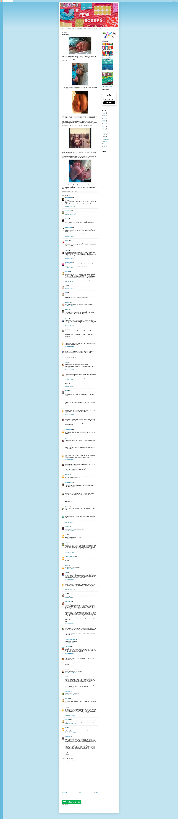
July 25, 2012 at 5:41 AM (69, 267)
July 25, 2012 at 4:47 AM (69, 246)
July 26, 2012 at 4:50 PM (69, 538)
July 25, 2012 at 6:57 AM (69, 325)
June (105, 133)
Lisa (66, 572)
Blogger (109, 810)
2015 (104, 123)
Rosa (66, 329)
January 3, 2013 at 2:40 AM (70, 715)
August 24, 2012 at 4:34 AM (70, 665)
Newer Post (64, 792)
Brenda (66, 390)
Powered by (106, 106)
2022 (104, 112)
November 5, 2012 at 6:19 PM (70, 704)
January (106, 141)
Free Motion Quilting (69, 28)
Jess (66, 400)
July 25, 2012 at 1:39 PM (69, 488)
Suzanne (66, 240)
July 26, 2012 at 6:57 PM (69, 561)
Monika (66, 565)
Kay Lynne (67, 526)
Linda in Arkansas (68, 429)
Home (62, 28)
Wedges (90, 28)
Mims (66, 582)
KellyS (66, 362)
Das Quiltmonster (68, 197)
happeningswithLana (69, 656)
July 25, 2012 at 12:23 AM (70, 206)
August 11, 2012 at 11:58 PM (70, 635)
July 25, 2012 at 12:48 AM (70, 223)
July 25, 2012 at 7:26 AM (69, 338)
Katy (66, 727)
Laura (66, 542)
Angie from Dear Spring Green (71, 626)
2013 (104, 126)
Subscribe (109, 102)
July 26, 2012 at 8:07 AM (69, 522)
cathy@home (67, 691)
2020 (104, 115)
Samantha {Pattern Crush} (70, 639)
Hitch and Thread (68, 262)
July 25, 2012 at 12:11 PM (70, 470)
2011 (104, 143)
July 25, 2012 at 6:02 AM (69, 288)
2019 (104, 116)
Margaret (67, 506)
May (105, 134)
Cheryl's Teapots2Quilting (70, 556)
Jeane (66, 408)
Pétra (66, 373)
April (105, 136)
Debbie (66, 309)
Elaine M (66, 438)
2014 (104, 125)
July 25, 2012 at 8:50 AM (69, 386)
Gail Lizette (67, 474)
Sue (66, 676)
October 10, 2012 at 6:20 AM (70, 694)
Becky (66, 418)
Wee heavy (106, 131)
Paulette (66, 514)
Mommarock (67, 302)
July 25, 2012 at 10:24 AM (70, 435)
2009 (104, 146)
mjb (65, 593)
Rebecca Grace (68, 601)
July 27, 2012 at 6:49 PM (69, 568)
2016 (104, 121)
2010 (104, 144)
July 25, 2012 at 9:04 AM (69, 397)
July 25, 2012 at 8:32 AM (69, 379)
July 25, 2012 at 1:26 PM (69, 478)
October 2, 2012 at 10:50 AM (70, 672)
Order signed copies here (107, 86)
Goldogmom (67, 736)
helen (66, 707)
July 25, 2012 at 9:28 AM (69, 425)
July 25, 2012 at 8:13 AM (69, 369)
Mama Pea (67, 271)
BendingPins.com (68, 227)
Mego (66, 341)
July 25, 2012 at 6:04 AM (69, 298)
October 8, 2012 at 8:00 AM (70, 687)
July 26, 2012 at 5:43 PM (69, 552)
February (106, 139)
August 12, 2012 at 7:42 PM (70, 653)
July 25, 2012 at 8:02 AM (69, 346)
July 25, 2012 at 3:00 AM (69, 236)
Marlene (66, 218)
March (105, 138)
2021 (104, 113)
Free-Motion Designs (81, 28)
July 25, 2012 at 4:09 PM (69, 503)
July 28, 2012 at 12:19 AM (70, 589)
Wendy (66, 318)
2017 (104, 120)
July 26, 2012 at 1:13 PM (69, 530)
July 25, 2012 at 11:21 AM (70, 450)
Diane (66, 499)
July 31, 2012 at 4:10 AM (69, 597)
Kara (66, 534)
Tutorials (95, 28)
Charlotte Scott (68, 349)
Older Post (96, 792)
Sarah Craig (67, 646)
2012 (104, 128)
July (105, 129)
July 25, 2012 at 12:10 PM (70, 459)
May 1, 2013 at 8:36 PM (69, 756)
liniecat (66, 453)
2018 (104, 118)
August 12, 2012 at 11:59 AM (70, 642)
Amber (66, 250)
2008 (104, 148)
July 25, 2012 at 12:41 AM (70, 214)
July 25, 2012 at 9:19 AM (69, 414)
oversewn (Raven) (68, 482)
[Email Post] (75, 191)
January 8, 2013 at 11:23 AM (70, 723)
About (100, 28)
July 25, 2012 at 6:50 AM (69, 315)
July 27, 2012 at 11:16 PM (70, 579)
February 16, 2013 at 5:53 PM (70, 732)
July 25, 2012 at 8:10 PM (69, 511)
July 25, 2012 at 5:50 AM (69, 281)
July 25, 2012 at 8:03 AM (69, 358)
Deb (66, 491)
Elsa (66, 285)
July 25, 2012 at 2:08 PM (69, 496)
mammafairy (67, 210)
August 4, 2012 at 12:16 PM (70, 623)
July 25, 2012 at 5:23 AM (69, 258)
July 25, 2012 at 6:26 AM (69, 305)
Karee (66, 669)
